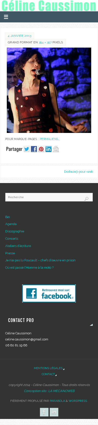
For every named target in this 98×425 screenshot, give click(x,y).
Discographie (14, 231)
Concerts (11, 238)
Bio (7, 217)
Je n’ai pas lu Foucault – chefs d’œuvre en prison (40, 260)
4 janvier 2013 (19, 36)
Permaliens (49, 139)
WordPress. (78, 401)
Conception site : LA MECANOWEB (49, 391)
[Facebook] (44, 412)
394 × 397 (45, 42)
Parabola (57, 401)
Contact (48, 374)
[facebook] (48, 293)
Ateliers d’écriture (18, 246)
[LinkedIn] (54, 412)
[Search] (86, 198)
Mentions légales (48, 368)
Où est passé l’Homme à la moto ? (29, 267)
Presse (10, 253)
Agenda (11, 224)
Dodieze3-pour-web (78, 171)
